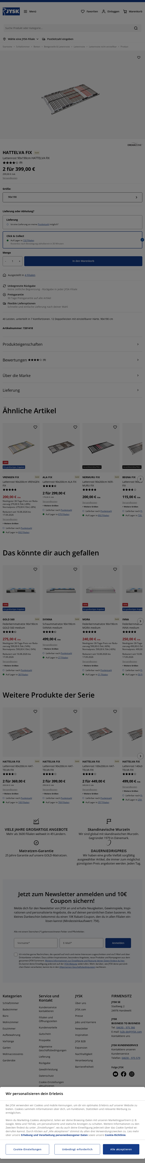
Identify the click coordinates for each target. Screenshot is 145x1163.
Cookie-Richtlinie (115, 1135)
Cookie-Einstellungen (27, 1149)
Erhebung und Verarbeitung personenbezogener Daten (54, 1135)
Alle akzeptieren (121, 1149)
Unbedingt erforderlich (77, 1149)
